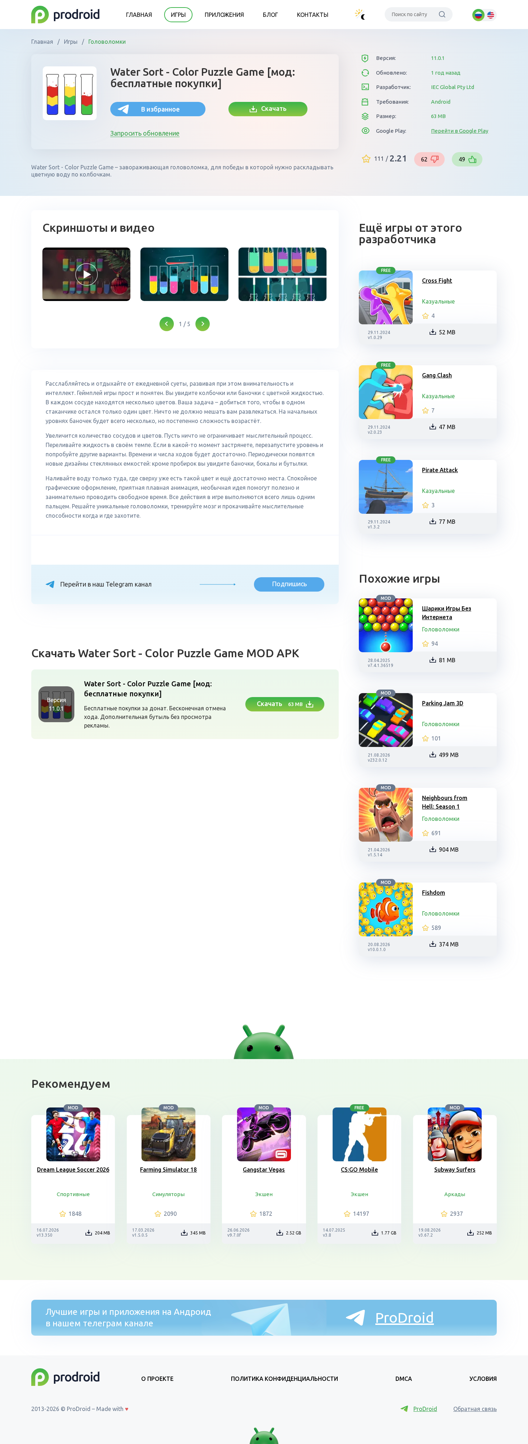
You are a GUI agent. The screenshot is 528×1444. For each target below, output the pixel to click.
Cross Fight (437, 280)
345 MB (198, 1233)
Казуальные (438, 301)
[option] (86, 274)
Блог (270, 14)
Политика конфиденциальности (284, 1378)
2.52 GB (293, 1233)
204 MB (102, 1233)
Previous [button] (166, 324)
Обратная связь (475, 1409)
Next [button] (202, 324)
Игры (178, 14)
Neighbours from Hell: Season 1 (444, 802)
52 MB (447, 332)
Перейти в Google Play (459, 131)
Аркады (454, 1194)
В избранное (160, 109)
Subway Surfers (455, 1169)
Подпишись (289, 583)
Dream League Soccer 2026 (73, 1169)
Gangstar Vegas (264, 1169)
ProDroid (404, 1317)
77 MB (447, 521)
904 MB (449, 849)
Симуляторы (168, 1194)
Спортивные (73, 1194)
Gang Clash (437, 375)
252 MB (484, 1233)
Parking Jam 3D (442, 703)
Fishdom (433, 892)
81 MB (447, 660)
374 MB (449, 944)
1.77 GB (389, 1233)
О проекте (157, 1378)
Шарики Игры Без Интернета (446, 612)
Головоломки (106, 41)
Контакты (312, 14)
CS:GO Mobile (359, 1169)
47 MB (447, 427)
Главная (139, 14)
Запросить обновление (145, 133)
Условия (483, 1378)
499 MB (449, 755)
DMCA (403, 1378)
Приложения (224, 14)
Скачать (272, 108)
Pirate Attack (440, 470)
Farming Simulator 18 (168, 1169)
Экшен (264, 1194)
